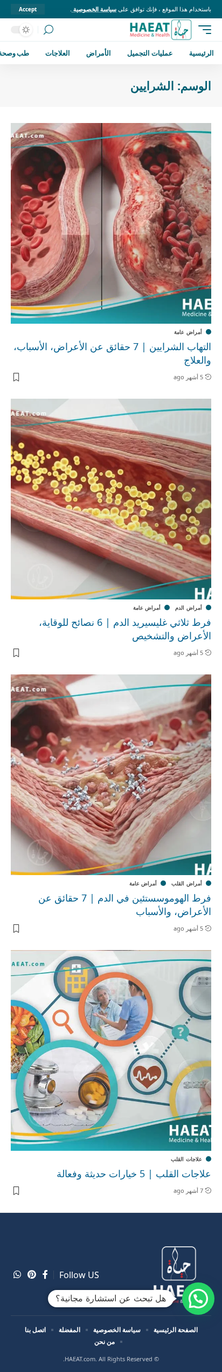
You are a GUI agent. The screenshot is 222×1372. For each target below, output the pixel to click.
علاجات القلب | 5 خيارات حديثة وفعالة (134, 1173)
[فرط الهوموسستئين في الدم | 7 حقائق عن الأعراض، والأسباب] (111, 774)
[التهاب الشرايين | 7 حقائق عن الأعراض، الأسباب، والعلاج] (111, 223)
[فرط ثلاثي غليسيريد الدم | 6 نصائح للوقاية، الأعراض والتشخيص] (111, 499)
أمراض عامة (188, 332)
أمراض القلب (186, 883)
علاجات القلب (186, 1159)
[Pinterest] (32, 1274)
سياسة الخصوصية (94, 9)
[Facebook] (45, 1274)
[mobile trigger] (202, 29)
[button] (198, 1298)
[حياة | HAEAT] (160, 29)
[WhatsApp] (17, 1274)
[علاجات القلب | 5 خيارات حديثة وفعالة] (111, 1050)
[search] (48, 30)
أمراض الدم (188, 607)
